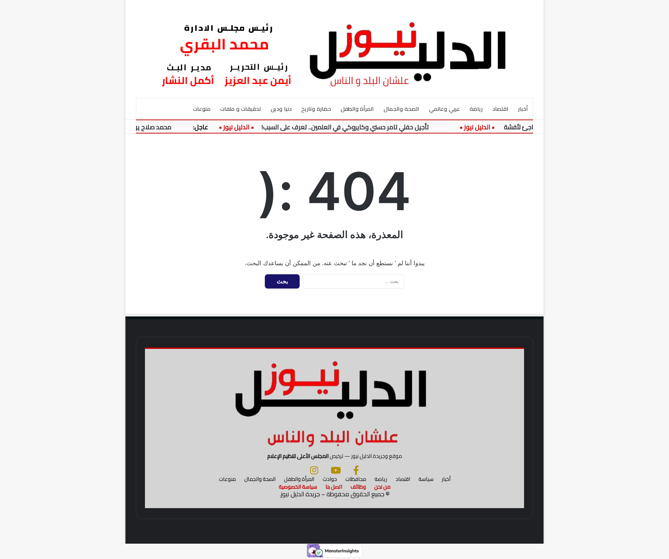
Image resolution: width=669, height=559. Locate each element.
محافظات (355, 479)
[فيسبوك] (356, 470)
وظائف (358, 487)
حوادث (330, 479)
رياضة (476, 109)
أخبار (523, 109)
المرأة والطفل (357, 109)
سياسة (425, 479)
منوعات (201, 109)
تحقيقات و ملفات (240, 109)
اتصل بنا (333, 487)
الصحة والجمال (401, 109)
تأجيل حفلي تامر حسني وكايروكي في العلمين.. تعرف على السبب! (352, 127)
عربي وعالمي (444, 109)
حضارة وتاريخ (316, 109)
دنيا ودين (281, 109)
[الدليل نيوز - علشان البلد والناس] (334, 49)
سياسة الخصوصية (298, 487)
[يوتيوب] (336, 470)
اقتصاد (500, 109)
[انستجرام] (314, 470)
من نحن (382, 487)
